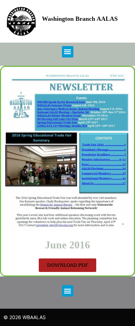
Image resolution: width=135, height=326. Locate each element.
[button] (67, 52)
